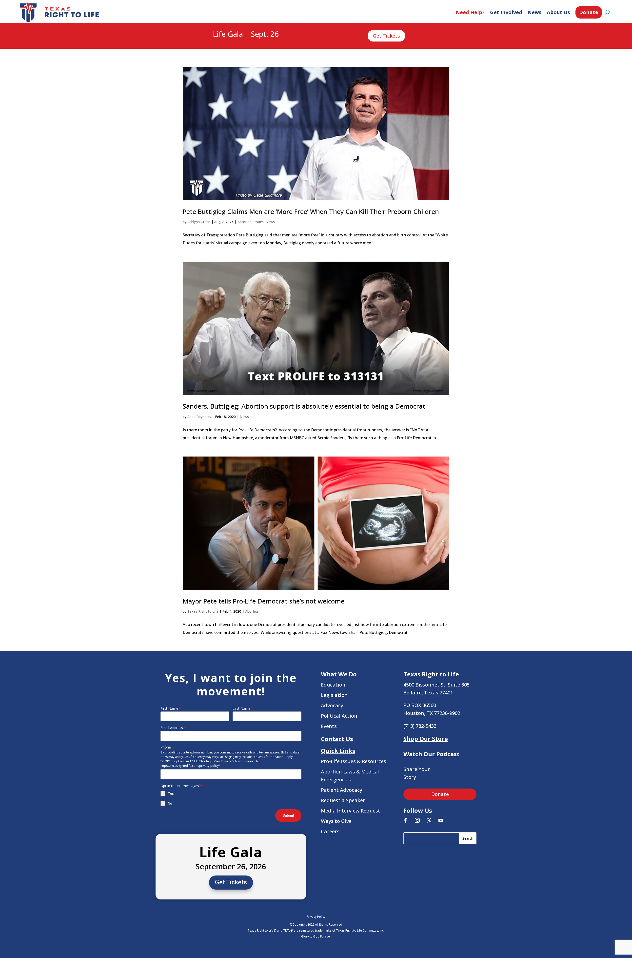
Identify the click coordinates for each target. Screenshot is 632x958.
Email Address (173, 727)
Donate (588, 12)
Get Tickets (386, 35)
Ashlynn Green (198, 221)
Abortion (244, 221)
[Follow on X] (429, 820)
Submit (288, 815)
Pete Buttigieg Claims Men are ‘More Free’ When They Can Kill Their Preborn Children (311, 211)
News (534, 12)
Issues (259, 221)
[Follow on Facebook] (405, 820)
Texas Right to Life (202, 611)
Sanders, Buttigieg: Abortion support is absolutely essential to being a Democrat (304, 406)
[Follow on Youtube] (441, 820)
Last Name (243, 708)
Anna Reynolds (199, 416)
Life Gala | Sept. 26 (246, 34)
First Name (170, 708)
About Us (558, 12)
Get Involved (506, 12)
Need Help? (470, 12)
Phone (165, 747)
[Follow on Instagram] (417, 820)
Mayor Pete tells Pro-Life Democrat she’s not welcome (263, 601)
